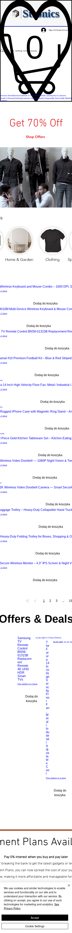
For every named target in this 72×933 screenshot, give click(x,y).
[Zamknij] (66, 887)
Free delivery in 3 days (27, 684)
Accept (35, 918)
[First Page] (27, 601)
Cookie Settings (34, 926)
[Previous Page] (35, 601)
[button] (36, 64)
